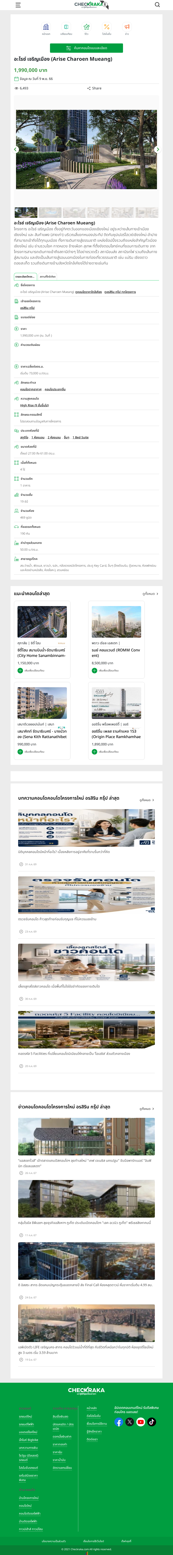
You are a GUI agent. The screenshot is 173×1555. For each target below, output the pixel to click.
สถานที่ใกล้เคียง (47, 277)
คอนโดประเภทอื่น (55, 389)
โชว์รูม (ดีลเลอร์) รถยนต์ (28, 1457)
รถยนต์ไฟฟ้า (26, 1424)
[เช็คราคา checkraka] (89, 4)
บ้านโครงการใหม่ (29, 1498)
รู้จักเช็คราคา (94, 1431)
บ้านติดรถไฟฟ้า (28, 1521)
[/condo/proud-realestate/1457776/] (116, 621)
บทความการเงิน (28, 1448)
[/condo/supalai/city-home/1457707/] (42, 621)
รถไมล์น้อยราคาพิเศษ (28, 1477)
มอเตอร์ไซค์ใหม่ (28, 1432)
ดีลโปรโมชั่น (94, 1416)
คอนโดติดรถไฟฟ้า (30, 1513)
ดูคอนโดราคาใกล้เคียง (88, 292)
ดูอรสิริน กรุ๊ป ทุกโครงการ (120, 292)
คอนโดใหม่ (25, 1506)
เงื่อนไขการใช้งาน (97, 1424)
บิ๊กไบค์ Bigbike (28, 1440)
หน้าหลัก (92, 1408)
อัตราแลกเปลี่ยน (62, 1468)
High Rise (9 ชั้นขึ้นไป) (34, 405)
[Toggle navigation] (18, 5)
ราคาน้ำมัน (59, 1460)
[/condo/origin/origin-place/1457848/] (116, 703)
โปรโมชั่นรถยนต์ (28, 1468)
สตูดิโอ (24, 437)
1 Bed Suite (81, 437)
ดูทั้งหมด (149, 593)
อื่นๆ (66, 437)
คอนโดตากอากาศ (31, 389)
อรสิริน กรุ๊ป (27, 308)
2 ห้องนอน (54, 437)
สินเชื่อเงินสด (60, 1416)
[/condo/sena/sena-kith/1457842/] (42, 703)
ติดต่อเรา (92, 1439)
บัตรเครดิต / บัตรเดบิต (63, 1426)
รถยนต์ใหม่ (25, 1416)
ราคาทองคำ (60, 1444)
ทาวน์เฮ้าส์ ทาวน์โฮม (31, 1529)
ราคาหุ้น (57, 1452)
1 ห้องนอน (38, 437)
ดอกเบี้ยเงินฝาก (62, 1436)
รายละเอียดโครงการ (25, 277)
